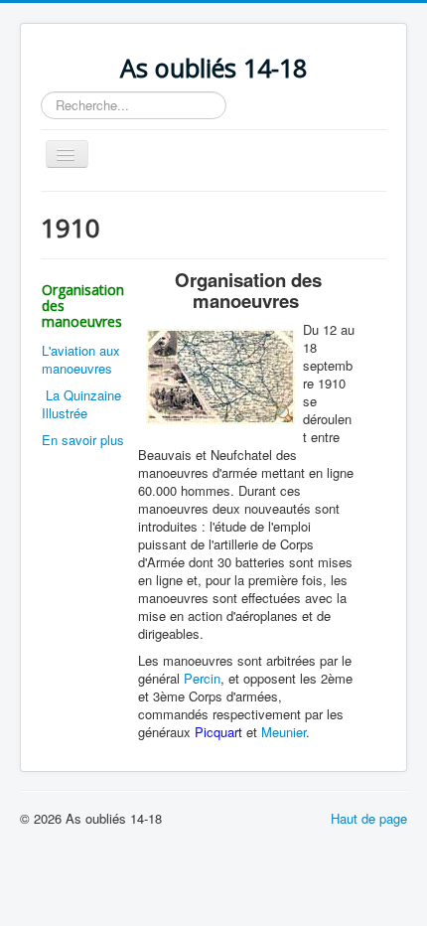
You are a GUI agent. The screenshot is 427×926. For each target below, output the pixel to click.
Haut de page (369, 818)
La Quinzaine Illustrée (81, 404)
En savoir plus (83, 439)
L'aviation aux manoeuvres (81, 359)
